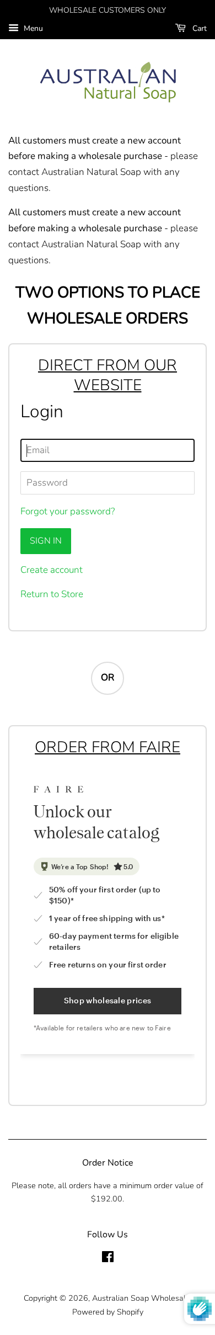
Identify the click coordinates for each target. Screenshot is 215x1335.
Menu (32, 28)
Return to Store (51, 594)
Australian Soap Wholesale (141, 1298)
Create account (51, 569)
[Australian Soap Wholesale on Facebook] (107, 1258)
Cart (198, 28)
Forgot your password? (67, 511)
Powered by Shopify (107, 1311)
